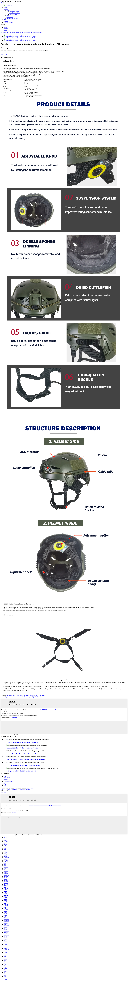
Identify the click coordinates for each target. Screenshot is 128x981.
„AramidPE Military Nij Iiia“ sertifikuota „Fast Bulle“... (24, 748)
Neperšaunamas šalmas (14, 13)
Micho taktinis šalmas (17, 789)
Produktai (6, 9)
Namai (5, 7)
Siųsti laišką (3, 792)
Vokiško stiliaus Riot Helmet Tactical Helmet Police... (22, 754)
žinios (5, 19)
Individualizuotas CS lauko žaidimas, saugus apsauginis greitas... (26, 759)
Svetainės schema (30, 788)
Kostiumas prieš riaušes (12, 18)
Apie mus (6, 21)
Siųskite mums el (5, 54)
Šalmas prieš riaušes (14, 11)
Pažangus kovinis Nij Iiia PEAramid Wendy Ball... (22, 771)
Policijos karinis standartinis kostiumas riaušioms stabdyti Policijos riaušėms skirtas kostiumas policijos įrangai (29, 697)
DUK (5, 784)
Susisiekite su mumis (8, 22)
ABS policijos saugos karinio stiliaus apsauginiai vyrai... (24, 765)
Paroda (5, 785)
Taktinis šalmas (13, 14)
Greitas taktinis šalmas (6, 789)
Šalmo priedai (10, 17)
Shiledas (8, 15)
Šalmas (8, 10)
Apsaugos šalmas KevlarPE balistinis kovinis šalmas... (23, 742)
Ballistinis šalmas (26, 789)
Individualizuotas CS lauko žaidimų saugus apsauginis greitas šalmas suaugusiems (26, 695)
